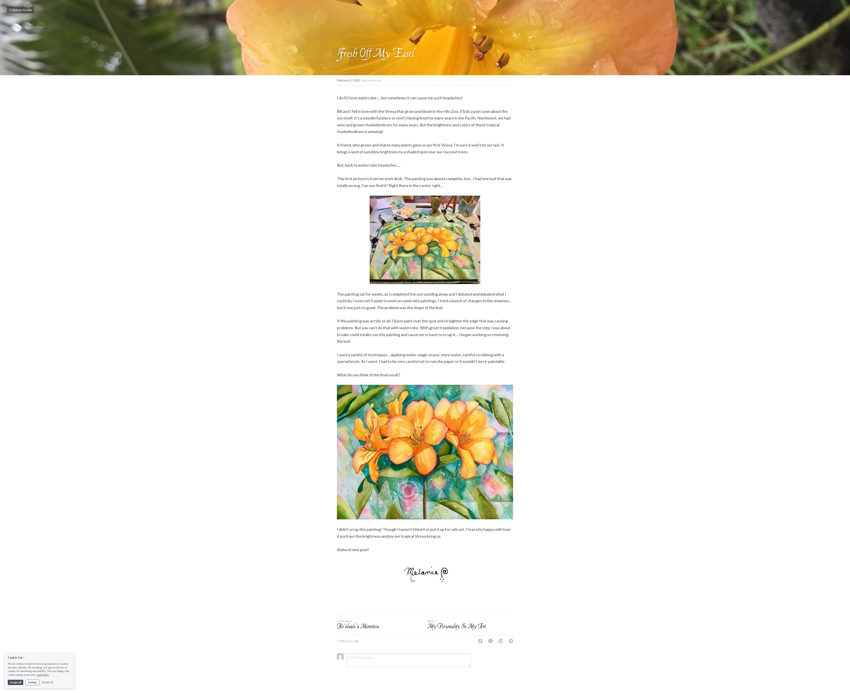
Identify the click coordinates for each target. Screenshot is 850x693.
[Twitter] (490, 641)
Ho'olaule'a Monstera (358, 627)
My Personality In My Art (456, 627)
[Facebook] (480, 641)
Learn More (43, 674)
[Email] (511, 641)
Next (430, 621)
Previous (346, 621)
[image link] (425, 452)
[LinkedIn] (500, 641)
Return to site (22, 10)
